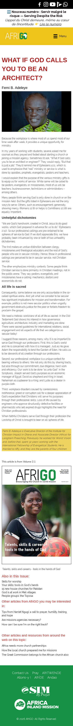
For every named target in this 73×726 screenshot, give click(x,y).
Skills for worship (11, 581)
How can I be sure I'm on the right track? (25, 624)
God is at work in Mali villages (19, 592)
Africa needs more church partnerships (24, 645)
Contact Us (20, 673)
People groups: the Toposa (17, 595)
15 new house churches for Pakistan (22, 588)
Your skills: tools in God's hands (20, 585)
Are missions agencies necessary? (21, 619)
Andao (52, 677)
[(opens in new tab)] (36, 691)
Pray (35, 673)
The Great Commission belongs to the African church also (35, 654)
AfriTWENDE (51, 673)
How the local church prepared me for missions (29, 650)
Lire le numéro (50, 24)
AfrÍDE (39, 677)
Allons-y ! (23, 677)
